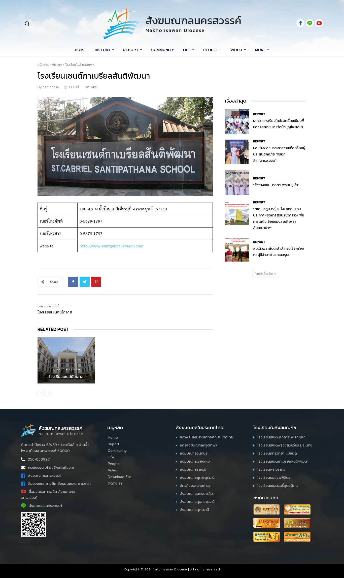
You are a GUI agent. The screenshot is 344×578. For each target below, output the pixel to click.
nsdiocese (51, 87)
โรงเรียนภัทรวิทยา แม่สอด (277, 453)
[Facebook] (73, 282)
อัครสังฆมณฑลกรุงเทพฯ (198, 445)
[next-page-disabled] (49, 393)
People (114, 463)
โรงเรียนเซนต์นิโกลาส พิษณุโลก (281, 437)
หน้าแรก (43, 64)
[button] (54, 23)
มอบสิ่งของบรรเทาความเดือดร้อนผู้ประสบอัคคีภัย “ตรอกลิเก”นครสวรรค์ (279, 154)
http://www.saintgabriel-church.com (111, 245)
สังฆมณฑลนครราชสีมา (197, 493)
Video (113, 470)
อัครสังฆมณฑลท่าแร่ (195, 485)
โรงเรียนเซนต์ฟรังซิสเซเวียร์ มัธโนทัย (285, 445)
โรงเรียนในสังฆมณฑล (79, 64)
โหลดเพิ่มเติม (264, 273)
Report (259, 114)
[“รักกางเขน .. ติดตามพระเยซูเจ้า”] (237, 182)
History (57, 64)
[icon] (300, 23)
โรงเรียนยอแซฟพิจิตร (273, 477)
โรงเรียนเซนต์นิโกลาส (55, 312)
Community (117, 450)
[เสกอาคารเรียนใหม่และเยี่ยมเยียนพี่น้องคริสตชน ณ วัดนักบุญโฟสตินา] (237, 121)
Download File (119, 476)
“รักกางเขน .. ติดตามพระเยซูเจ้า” (276, 185)
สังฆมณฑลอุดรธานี (194, 509)
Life (111, 457)
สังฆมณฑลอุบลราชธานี (197, 501)
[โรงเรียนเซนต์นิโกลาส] (66, 360)
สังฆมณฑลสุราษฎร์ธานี (197, 477)
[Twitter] (85, 282)
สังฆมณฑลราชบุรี (193, 469)
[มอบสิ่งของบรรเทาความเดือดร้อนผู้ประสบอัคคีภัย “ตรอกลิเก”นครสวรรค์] (237, 152)
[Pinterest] (96, 282)
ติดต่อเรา (115, 483)
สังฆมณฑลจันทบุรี (193, 453)
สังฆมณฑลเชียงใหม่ (195, 461)
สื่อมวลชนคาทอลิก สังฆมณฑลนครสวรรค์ (59, 483)
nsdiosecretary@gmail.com (51, 467)
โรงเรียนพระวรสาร (271, 469)
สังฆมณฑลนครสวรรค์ (44, 475)
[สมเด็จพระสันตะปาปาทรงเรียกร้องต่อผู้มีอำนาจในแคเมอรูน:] (237, 249)
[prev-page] (41, 393)
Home (113, 437)
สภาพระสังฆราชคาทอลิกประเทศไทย (206, 437)
